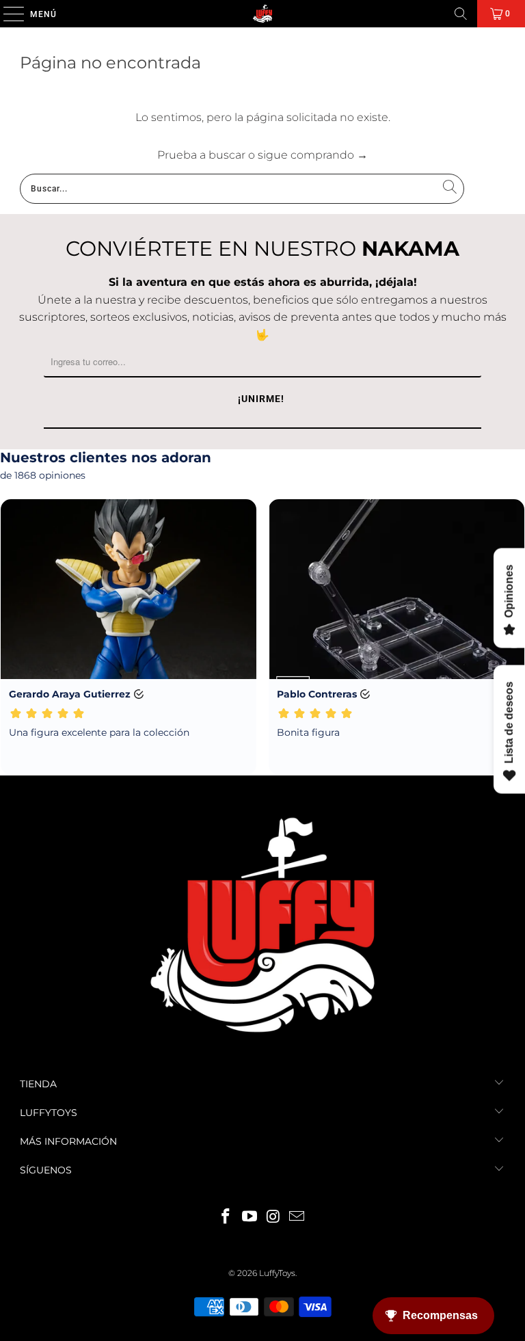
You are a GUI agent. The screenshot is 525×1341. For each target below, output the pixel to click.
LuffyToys (277, 1273)
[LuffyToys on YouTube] (250, 1217)
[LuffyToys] (262, 13)
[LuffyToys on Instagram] (274, 1217)
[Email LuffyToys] (297, 1217)
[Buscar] (461, 13)
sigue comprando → (313, 154)
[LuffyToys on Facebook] (226, 1217)
